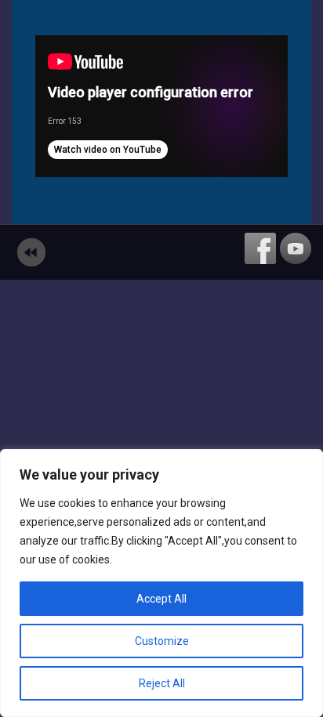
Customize (162, 641)
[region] (161, 583)
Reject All (162, 683)
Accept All (161, 598)
